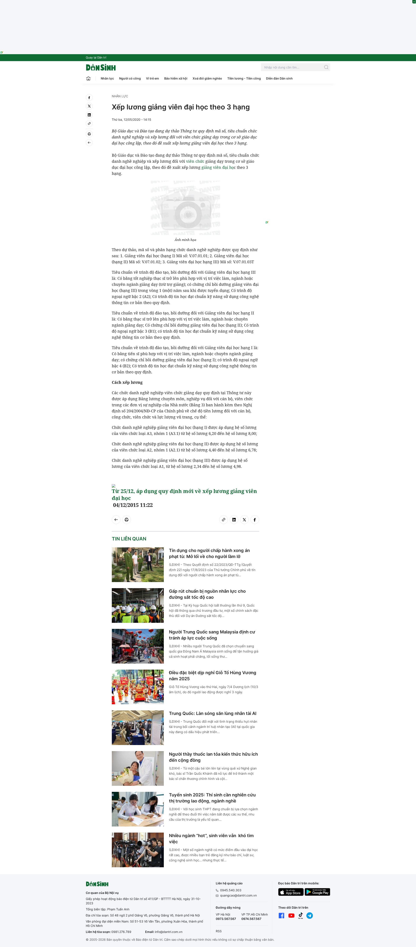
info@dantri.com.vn (168, 932)
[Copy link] (89, 123)
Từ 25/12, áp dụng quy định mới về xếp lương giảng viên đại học (184, 494)
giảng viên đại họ (218, 167)
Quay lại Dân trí (96, 57)
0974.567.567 (251, 919)
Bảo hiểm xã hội (175, 78)
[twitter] (89, 106)
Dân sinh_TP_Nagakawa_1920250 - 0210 (208, 2)
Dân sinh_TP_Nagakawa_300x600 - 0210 (298, 99)
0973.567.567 (226, 919)
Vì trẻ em (152, 78)
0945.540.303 (230, 890)
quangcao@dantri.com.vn (238, 895)
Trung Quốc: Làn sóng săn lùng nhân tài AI (213, 713)
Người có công (130, 78)
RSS (219, 931)
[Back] (89, 142)
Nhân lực (107, 78)
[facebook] (89, 97)
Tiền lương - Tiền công (244, 78)
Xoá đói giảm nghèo (207, 78)
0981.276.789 (121, 932)
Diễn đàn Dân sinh (279, 78)
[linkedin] (89, 114)
